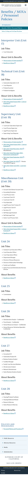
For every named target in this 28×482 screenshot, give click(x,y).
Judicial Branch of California (14, 1)
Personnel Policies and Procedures (13, 429)
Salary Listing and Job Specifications (12, 31)
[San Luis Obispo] (11, 6)
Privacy (3, 470)
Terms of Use (17, 470)
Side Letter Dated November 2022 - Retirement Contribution (13, 153)
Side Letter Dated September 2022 (13, 157)
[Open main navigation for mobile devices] (25, 5)
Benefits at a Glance (9, 63)
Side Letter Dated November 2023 (13, 149)
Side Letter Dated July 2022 (11, 161)
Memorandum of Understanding (13, 60)
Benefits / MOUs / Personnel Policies (12, 28)
